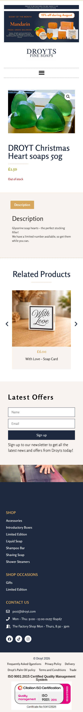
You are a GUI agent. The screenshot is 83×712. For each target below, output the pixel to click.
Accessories (14, 521)
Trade (73, 670)
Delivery (70, 663)
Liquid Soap (14, 541)
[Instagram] (28, 639)
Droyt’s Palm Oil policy (21, 670)
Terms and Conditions (52, 670)
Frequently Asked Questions (24, 663)
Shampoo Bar (15, 548)
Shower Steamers (18, 562)
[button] (41, 73)
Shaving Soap (15, 555)
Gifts (9, 583)
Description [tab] (22, 205)
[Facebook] (9, 639)
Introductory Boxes (19, 527)
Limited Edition (16, 534)
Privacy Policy (53, 663)
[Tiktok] (18, 639)
